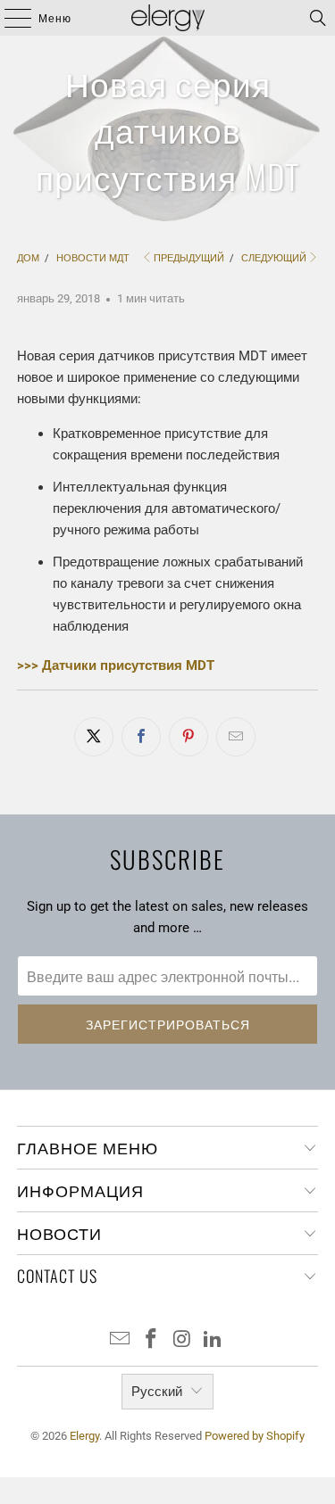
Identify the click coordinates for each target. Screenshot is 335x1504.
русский (156, 1392)
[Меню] (9, 18)
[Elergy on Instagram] (182, 1340)
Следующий (273, 258)
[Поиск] (318, 18)
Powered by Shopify (255, 1435)
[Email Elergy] (120, 1340)
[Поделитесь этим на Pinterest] (188, 736)
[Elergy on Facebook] (151, 1340)
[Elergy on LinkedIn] (213, 1340)
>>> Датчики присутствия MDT (115, 665)
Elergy (84, 1435)
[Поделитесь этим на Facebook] (141, 736)
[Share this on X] (93, 736)
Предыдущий (189, 258)
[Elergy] (168, 18)
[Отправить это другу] (235, 736)
